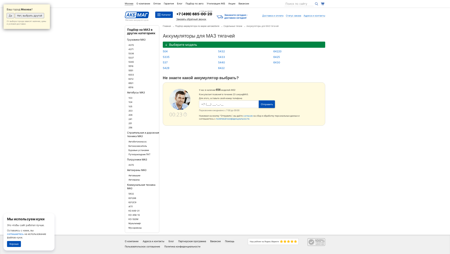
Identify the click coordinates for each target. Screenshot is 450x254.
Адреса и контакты (314, 15)
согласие (248, 115)
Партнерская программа (192, 241)
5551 (130, 70)
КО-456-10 (134, 215)
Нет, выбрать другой (29, 15)
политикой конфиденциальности (232, 118)
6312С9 (132, 202)
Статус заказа (293, 15)
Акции (231, 3)
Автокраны (134, 179)
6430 (276, 62)
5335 (166, 57)
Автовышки (134, 175)
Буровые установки (138, 150)
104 (130, 102)
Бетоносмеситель (137, 146)
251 (130, 123)
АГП (130, 206)
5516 (130, 66)
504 (165, 51)
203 (130, 110)
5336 (131, 53)
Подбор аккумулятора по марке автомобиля (197, 26)
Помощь (229, 241)
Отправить (267, 104)
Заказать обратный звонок (191, 19)
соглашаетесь (15, 233)
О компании (143, 3)
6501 (130, 83)
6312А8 (132, 198)
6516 (130, 87)
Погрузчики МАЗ (137, 159)
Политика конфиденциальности (182, 246)
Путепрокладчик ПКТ (139, 154)
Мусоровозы (135, 227)
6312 (130, 79)
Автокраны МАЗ (136, 170)
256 (130, 127)
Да (10, 15)
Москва (129, 3)
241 (130, 119)
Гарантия (169, 3)
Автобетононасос (137, 141)
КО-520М (133, 219)
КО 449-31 (134, 210)
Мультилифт (134, 223)
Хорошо (14, 243)
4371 (131, 49)
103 (130, 98)
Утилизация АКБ (216, 3)
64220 (277, 51)
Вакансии (244, 3)
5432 (131, 193)
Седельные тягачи (233, 26)
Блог (179, 3)
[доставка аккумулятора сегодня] (232, 16)
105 (130, 106)
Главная (167, 26)
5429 (166, 68)
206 (130, 115)
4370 (131, 45)
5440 (221, 62)
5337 (131, 57)
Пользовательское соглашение (142, 246)
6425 (276, 57)
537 (165, 62)
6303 (131, 74)
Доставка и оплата (272, 15)
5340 (131, 62)
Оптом (157, 3)
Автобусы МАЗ (136, 92)
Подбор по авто (195, 3)
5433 (221, 57)
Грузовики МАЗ (136, 39)
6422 (221, 68)
